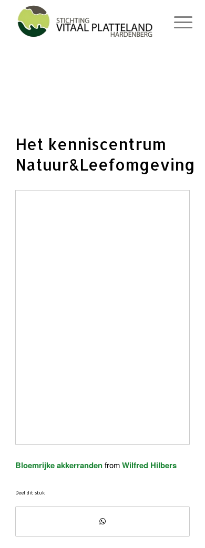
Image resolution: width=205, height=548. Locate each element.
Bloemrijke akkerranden (58, 465)
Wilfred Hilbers (149, 465)
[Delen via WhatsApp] (102, 521)
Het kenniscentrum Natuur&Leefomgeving (105, 154)
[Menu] (175, 22)
